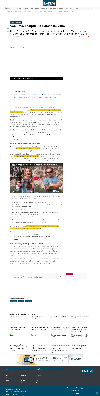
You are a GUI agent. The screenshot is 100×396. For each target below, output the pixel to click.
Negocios (37, 8)
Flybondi (24, 11)
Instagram (38, 378)
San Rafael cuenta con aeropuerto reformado (17, 328)
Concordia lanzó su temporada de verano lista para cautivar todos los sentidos (19, 347)
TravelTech (42, 8)
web (35, 122)
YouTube (38, 382)
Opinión (66, 8)
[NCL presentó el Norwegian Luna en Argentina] (60, 321)
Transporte (49, 8)
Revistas (71, 8)
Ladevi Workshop (58, 11)
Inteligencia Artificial (37, 11)
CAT (45, 11)
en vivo (71, 11)
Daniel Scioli (50, 11)
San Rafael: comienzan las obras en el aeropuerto (39, 328)
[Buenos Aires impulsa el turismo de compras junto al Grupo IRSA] (80, 321)
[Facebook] (8, 22)
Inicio (13, 22)
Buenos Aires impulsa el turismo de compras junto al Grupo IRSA (79, 329)
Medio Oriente (18, 11)
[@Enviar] (8, 31)
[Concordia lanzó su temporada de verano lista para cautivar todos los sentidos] (19, 339)
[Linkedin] (8, 28)
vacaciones (26, 95)
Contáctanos (75, 391)
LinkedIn (38, 380)
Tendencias (55, 8)
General (18, 22)
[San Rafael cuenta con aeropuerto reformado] (19, 321)
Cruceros (61, 8)
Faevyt (29, 11)
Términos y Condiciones (11, 394)
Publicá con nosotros (72, 388)
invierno (35, 95)
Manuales (31, 8)
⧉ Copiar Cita (69, 274)
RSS (77, 393)
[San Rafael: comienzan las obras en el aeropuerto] (40, 321)
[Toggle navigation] (8, 8)
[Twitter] (8, 25)
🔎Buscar (77, 8)
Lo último (26, 8)
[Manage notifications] (97, 393)
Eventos (66, 11)
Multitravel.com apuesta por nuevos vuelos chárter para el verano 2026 (79, 347)
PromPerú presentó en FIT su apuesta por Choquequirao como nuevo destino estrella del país (39, 347)
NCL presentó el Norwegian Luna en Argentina (60, 328)
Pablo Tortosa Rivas (20, 91)
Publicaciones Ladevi (56, 373)
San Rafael (42, 95)
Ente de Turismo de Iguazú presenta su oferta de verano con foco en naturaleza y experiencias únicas (60, 348)
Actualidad (19, 8)
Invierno (21, 301)
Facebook (38, 375)
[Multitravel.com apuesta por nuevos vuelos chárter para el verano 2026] (80, 339)
